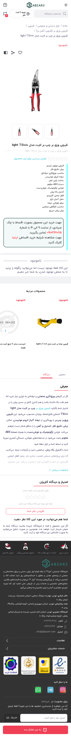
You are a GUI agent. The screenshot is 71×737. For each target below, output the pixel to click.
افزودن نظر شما (35, 511)
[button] (5, 331)
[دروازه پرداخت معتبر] (44, 665)
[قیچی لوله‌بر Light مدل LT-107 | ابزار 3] (49, 322)
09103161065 (54, 233)
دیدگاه (46, 374)
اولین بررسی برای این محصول (30, 158)
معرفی (62, 374)
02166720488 (50, 620)
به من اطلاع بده (32, 729)
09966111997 (49, 626)
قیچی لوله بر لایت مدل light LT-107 (52, 344)
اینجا (15, 238)
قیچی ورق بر (43, 408)
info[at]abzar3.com (46, 631)
